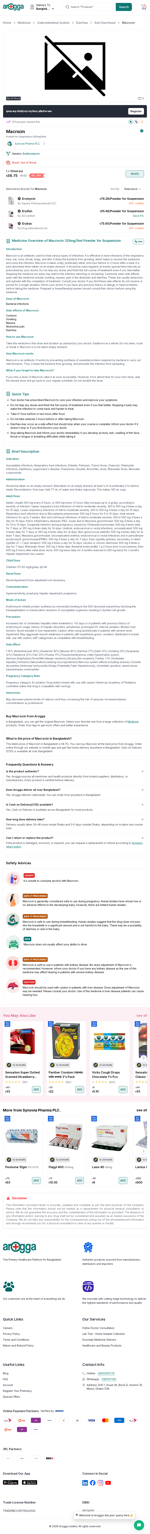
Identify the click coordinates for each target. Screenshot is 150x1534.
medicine (133, 721)
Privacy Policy (11, 1333)
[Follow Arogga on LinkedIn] (85, 1483)
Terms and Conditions (16, 1339)
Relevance (130, 188)
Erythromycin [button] (31, 153)
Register (136, 111)
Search (124, 7)
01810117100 (109, 1379)
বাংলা (140, 241)
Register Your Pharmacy (17, 1390)
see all (141, 1015)
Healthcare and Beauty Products (101, 1345)
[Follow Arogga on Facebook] (92, 1483)
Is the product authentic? (22, 771)
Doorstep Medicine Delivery (99, 1339)
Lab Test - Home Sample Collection (103, 1333)
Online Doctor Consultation (98, 1328)
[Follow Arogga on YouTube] (108, 1483)
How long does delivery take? (25, 819)
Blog (5, 1373)
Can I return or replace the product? (29, 837)
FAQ (5, 1379)
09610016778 (106, 1373)
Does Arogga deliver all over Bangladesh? (33, 789)
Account (8, 1385)
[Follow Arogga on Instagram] (100, 1483)
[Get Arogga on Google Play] (10, 1482)
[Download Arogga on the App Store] (29, 1482)
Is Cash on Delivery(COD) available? (29, 804)
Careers (8, 1328)
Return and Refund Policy (18, 1345)
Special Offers (11, 1396)
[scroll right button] (143, 1058)
